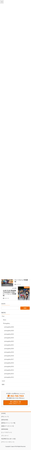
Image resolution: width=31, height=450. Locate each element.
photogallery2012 (9, 377)
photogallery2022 (9, 341)
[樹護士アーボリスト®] (7, 426)
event (3, 381)
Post (3, 316)
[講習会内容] (4, 419)
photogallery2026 (9, 327)
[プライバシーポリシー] (7, 442)
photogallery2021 (9, 345)
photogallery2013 (9, 373)
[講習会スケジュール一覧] (8, 423)
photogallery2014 (9, 370)
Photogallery (6, 323)
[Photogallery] (24, 292)
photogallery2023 (9, 337)
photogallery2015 (9, 366)
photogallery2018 (9, 355)
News (4, 319)
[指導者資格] (4, 429)
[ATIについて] (5, 416)
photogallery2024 (9, 334)
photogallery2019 (9, 352)
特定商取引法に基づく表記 (8, 438)
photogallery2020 (9, 348)
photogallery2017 (9, 359)
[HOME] (3, 413)
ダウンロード (5, 435)
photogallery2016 (9, 363)
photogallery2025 (9, 330)
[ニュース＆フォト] (6, 432)
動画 (3, 384)
